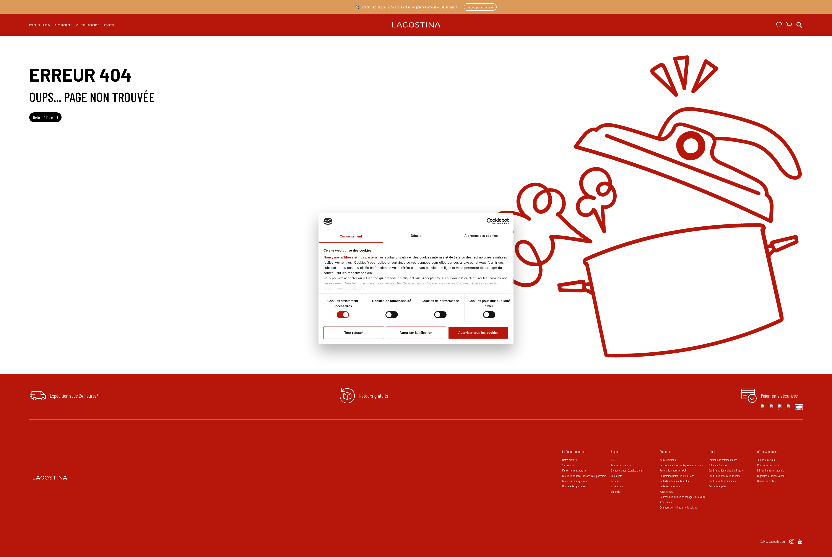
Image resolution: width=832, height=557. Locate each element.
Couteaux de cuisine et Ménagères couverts (682, 497)
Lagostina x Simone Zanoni (771, 476)
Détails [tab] (416, 235)
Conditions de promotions (722, 481)
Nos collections (668, 460)
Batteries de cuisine (670, 486)
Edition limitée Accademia (770, 470)
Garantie (615, 491)
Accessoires (666, 502)
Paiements (616, 476)
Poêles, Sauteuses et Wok (673, 470)
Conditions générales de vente (724, 476)
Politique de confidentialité (722, 460)
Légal (711, 451)
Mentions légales (717, 486)
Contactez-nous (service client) (627, 470)
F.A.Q (613, 460)
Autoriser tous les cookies (478, 332)
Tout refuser (353, 332)
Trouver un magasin (621, 465)
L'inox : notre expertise (574, 470)
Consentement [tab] (351, 236)
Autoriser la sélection (416, 332)
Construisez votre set (768, 465)
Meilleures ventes (766, 481)
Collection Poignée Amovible (675, 481)
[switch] (391, 314)
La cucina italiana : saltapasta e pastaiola (584, 476)
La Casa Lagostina (573, 451)
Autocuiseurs (666, 491)
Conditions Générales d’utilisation (726, 470)
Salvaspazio (568, 465)
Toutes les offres (766, 460)
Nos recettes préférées (574, 486)
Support (616, 451)
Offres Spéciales (767, 451)
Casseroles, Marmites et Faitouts (677, 476)
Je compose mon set (480, 7)
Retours (615, 481)
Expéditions (617, 486)
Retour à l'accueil (45, 117)
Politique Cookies (717, 465)
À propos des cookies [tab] (481, 235)
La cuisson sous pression (575, 481)
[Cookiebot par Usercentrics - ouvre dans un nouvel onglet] (490, 221)
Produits (665, 451)
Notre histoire (569, 460)
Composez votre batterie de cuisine (678, 507)
